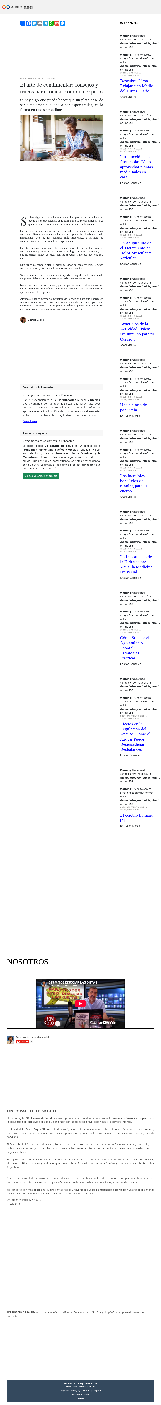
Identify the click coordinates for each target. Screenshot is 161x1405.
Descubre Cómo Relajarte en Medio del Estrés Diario (136, 85)
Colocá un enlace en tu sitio (41, 476)
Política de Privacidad (80, 1395)
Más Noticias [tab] (129, 23)
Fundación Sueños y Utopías (80, 1386)
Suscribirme (30, 421)
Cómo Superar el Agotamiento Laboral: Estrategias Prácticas (134, 647)
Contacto (80, 1399)
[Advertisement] (61, 51)
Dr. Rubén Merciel (17, 1200)
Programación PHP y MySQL (71, 1391)
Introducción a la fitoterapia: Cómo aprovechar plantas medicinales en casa (136, 166)
